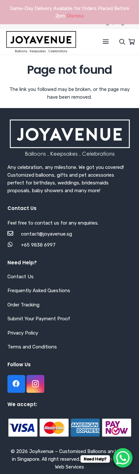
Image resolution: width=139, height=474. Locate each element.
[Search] (118, 42)
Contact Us (20, 277)
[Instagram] (35, 384)
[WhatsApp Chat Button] (123, 458)
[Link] (41, 42)
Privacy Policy (22, 333)
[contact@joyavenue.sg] (14, 234)
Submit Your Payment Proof (38, 319)
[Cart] (131, 42)
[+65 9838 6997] (14, 245)
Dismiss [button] (75, 16)
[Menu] (105, 42)
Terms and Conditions (32, 347)
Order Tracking (23, 305)
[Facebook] (16, 384)
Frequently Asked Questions (38, 290)
